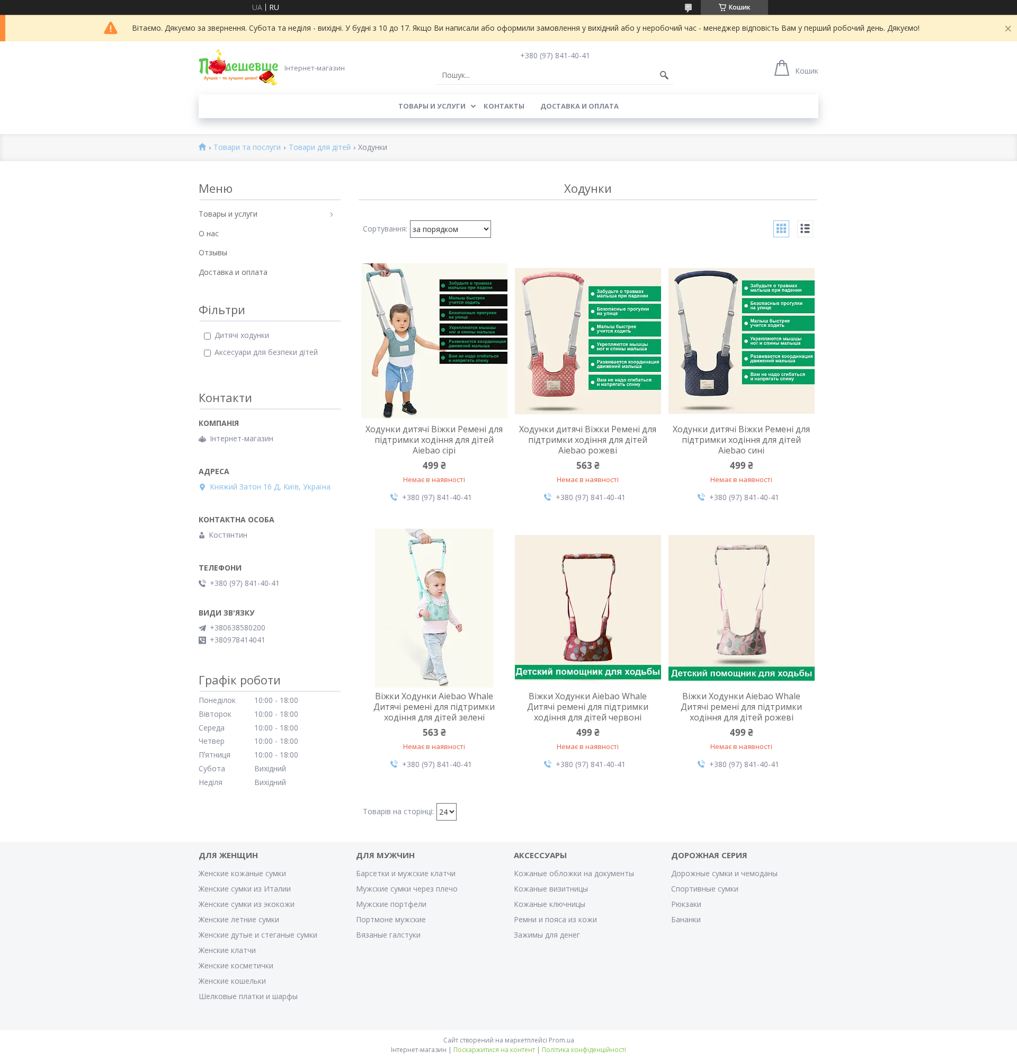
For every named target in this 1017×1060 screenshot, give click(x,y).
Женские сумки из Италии (245, 889)
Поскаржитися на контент (494, 1049)
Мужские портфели (391, 904)
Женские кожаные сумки (242, 873)
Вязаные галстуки (388, 935)
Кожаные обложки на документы (574, 873)
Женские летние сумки (239, 919)
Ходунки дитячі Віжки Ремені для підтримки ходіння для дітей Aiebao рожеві (587, 440)
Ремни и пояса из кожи (555, 919)
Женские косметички (236, 965)
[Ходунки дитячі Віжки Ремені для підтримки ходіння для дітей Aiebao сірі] (434, 341)
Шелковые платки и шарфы (248, 996)
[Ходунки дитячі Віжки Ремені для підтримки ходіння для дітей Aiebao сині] (741, 341)
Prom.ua (561, 1040)
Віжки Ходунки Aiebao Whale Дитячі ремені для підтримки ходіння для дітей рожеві (741, 707)
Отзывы (213, 252)
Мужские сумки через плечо (407, 889)
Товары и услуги (432, 106)
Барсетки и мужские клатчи (406, 873)
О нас (209, 233)
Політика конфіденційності (584, 1049)
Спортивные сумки (704, 889)
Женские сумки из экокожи (247, 904)
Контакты (504, 106)
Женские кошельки (232, 981)
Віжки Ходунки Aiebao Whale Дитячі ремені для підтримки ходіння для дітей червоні (587, 707)
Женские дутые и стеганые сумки (258, 935)
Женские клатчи (227, 950)
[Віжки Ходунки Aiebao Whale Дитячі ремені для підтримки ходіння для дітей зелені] (434, 608)
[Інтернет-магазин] (238, 67)
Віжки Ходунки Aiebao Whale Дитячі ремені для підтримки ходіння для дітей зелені (434, 707)
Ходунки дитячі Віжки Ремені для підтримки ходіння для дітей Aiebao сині (741, 440)
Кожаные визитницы (551, 889)
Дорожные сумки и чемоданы (724, 873)
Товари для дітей (320, 147)
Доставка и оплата (579, 106)
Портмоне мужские (391, 919)
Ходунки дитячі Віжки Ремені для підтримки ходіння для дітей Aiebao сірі (434, 440)
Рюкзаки (686, 904)
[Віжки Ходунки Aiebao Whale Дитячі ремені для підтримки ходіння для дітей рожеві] (741, 608)
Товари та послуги (247, 147)
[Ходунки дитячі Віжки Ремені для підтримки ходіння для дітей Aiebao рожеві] (588, 341)
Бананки (686, 919)
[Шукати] (664, 75)
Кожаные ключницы (549, 904)
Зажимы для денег (547, 935)
